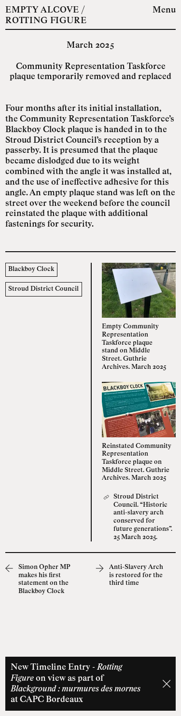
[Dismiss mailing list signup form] (166, 684)
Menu (164, 10)
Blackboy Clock (31, 269)
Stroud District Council (43, 289)
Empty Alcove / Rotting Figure (46, 15)
